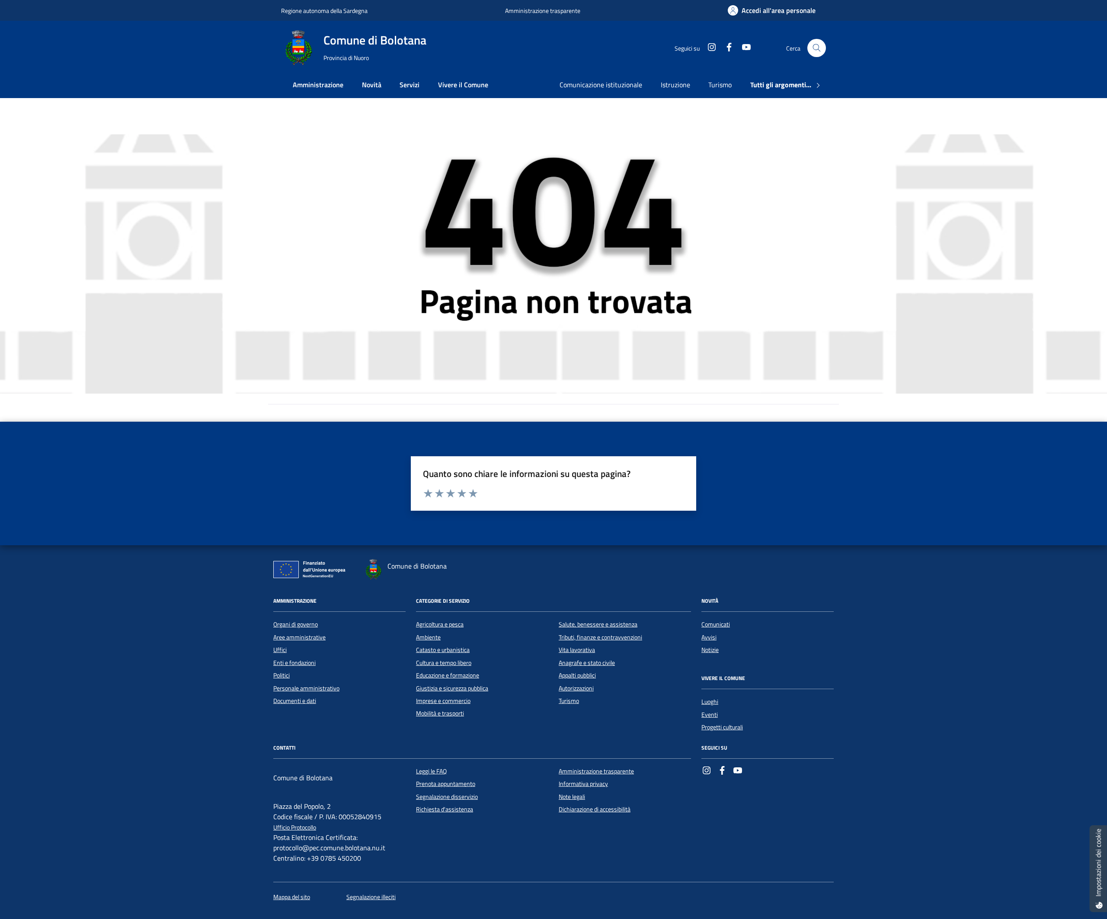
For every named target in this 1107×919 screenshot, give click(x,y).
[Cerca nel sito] (816, 48)
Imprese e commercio (443, 701)
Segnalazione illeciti (371, 897)
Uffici (280, 650)
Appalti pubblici (577, 675)
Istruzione (675, 84)
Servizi (409, 84)
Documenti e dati (294, 701)
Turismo (720, 84)
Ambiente (428, 637)
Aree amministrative (299, 637)
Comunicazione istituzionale (601, 84)
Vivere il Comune (463, 84)
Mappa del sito (291, 897)
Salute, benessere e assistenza (598, 624)
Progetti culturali (722, 727)
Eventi (709, 714)
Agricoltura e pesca (440, 624)
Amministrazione (318, 84)
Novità (371, 84)
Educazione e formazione (447, 675)
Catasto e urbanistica (443, 650)
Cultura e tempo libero (443, 663)
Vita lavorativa (577, 650)
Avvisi (709, 637)
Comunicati (715, 624)
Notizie (710, 650)
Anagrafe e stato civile (587, 663)
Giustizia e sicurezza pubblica (452, 688)
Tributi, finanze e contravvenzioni (600, 637)
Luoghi (709, 701)
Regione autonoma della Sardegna (324, 10)
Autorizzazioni (576, 688)
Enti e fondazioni (294, 663)
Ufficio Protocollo (294, 827)
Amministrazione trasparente (542, 10)
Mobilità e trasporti (440, 713)
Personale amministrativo (306, 688)
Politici (281, 675)
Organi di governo (295, 624)
